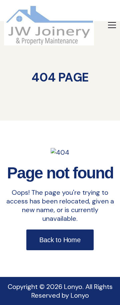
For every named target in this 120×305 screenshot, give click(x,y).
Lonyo (80, 295)
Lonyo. (74, 286)
